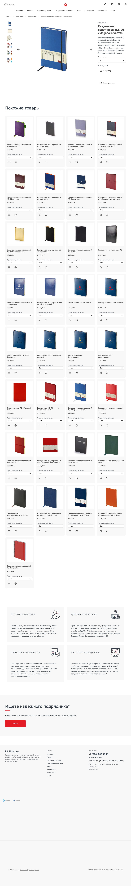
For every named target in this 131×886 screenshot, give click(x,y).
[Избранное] (112, 4)
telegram (8, 800)
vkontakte (18, 800)
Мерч (49, 766)
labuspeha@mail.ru (95, 757)
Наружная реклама (54, 760)
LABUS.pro (12, 751)
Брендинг (50, 754)
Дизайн (49, 757)
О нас (113, 11)
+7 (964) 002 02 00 (98, 754)
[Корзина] (119, 5)
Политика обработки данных (29, 870)
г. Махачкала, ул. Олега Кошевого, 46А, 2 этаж (106, 761)
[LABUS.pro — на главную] (65, 4)
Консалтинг (51, 773)
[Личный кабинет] (126, 4)
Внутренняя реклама (55, 763)
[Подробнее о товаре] (15, 162)
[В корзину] (9, 162)
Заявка (15, 724)
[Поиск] (105, 4)
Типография (51, 769)
